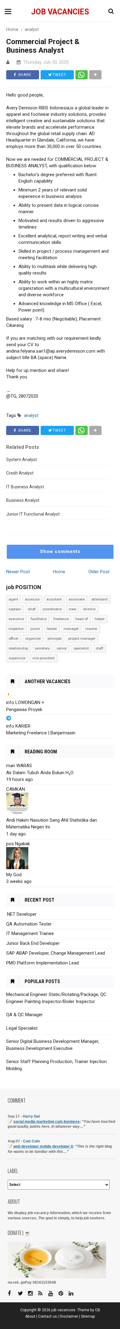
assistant (54, 599)
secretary (42, 648)
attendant (99, 599)
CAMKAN (15, 789)
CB (97, 1310)
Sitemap (88, 1316)
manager (71, 629)
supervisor (17, 658)
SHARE (24, 75)
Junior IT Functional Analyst (33, 514)
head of (81, 619)
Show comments (60, 551)
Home (59, 571)
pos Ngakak (18, 843)
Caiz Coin (31, 1141)
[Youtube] (53, 1293)
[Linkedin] (73, 1293)
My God (14, 874)
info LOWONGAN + (25, 702)
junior (35, 629)
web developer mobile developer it (43, 1146)
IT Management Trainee (30, 933)
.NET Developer (21, 914)
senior (62, 648)
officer (13, 638)
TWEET (58, 75)
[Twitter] (22, 1293)
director (89, 609)
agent (13, 599)
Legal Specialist (22, 1028)
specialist (81, 648)
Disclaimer (69, 1316)
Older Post (99, 571)
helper (100, 619)
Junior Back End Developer (33, 943)
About (30, 1316)
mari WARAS (19, 765)
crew (72, 609)
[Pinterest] (63, 1293)
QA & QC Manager (24, 1014)
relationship (18, 648)
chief (32, 609)
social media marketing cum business (46, 1121)
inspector (16, 629)
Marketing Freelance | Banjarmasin (40, 733)
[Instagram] (32, 1293)
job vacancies (60, 11)
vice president (43, 658)
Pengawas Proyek (24, 709)
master (91, 629)
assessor (32, 599)
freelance (61, 619)
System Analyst (21, 459)
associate (77, 599)
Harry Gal (31, 1116)
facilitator (39, 619)
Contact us (47, 1316)
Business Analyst (22, 500)
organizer (33, 638)
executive (16, 619)
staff (99, 648)
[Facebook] (12, 1293)
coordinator (52, 609)
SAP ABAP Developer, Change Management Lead (55, 953)
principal (55, 638)
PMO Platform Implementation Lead (42, 963)
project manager (81, 638)
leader (52, 629)
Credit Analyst (20, 473)
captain (15, 609)
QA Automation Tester (29, 924)
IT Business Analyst (25, 486)
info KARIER (18, 726)
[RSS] (42, 1293)
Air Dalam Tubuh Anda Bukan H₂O (40, 772)
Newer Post (18, 571)
